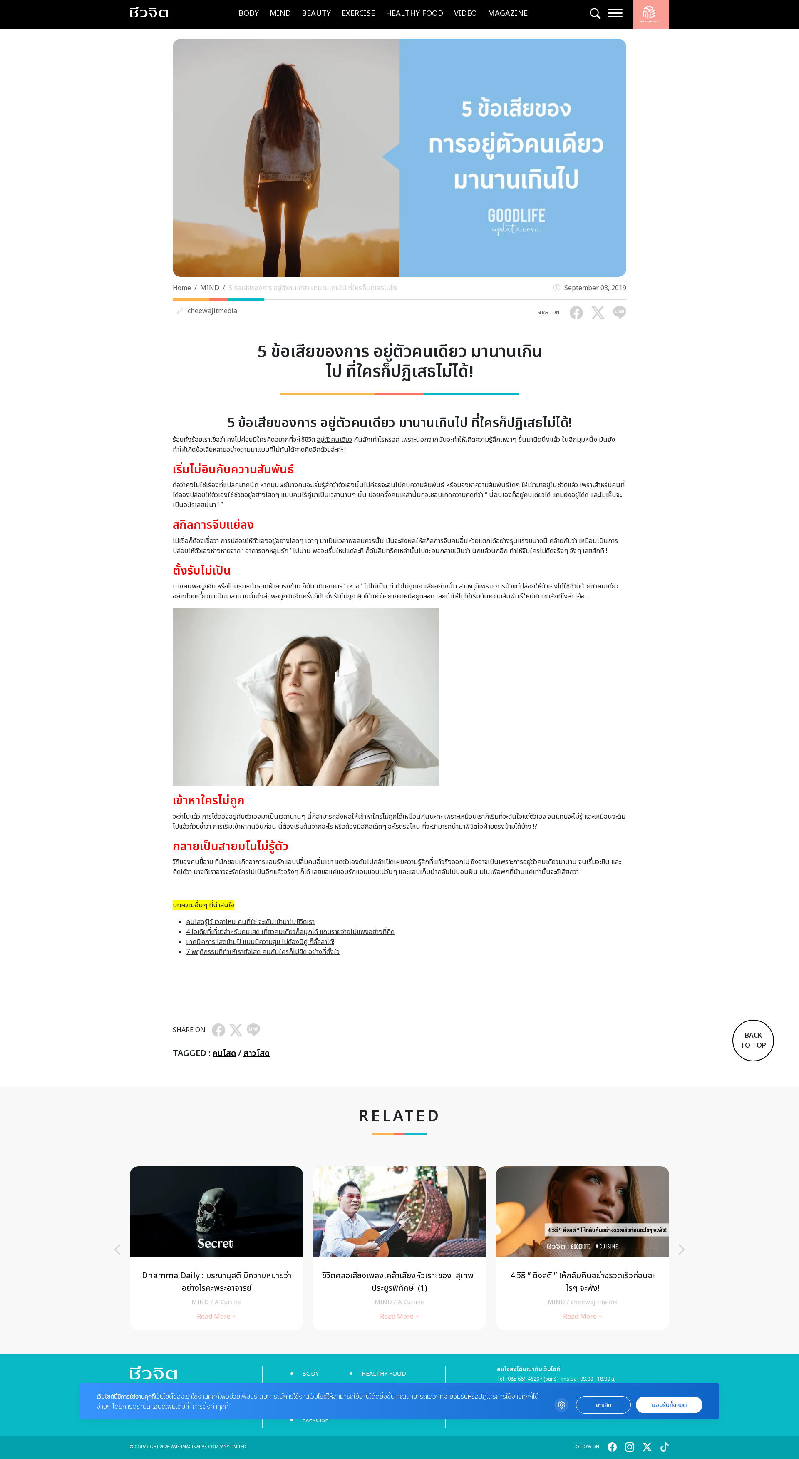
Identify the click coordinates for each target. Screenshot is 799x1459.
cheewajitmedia (212, 311)
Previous (117, 1249)
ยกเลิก (603, 1405)
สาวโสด (256, 1053)
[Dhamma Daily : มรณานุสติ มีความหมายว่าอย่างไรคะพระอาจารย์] (216, 1248)
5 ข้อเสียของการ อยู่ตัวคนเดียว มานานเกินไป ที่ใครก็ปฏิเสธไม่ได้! (312, 288)
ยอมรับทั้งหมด (669, 1405)
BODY (248, 13)
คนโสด (224, 1053)
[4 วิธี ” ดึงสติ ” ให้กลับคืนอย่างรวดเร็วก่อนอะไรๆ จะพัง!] (582, 1248)
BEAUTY (316, 13)
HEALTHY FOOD (414, 13)
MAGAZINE (508, 13)
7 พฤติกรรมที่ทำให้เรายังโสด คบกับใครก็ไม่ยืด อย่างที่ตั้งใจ (263, 952)
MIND (280, 13)
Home (182, 288)
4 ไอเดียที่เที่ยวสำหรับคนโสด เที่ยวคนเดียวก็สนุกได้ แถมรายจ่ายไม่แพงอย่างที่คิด (290, 932)
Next (681, 1249)
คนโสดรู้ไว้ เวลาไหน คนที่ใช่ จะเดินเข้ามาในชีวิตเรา (250, 922)
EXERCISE (358, 13)
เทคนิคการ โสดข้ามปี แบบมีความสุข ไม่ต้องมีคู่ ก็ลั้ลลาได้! (260, 942)
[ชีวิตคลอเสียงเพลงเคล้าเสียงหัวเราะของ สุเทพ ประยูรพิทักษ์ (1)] (399, 1248)
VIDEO (465, 13)
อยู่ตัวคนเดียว (334, 440)
